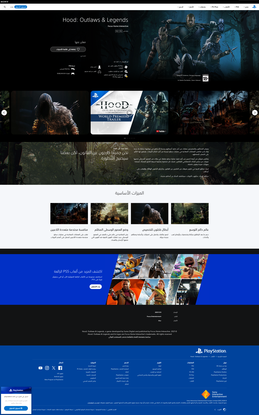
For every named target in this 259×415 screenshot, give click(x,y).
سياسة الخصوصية (101, 409)
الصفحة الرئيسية (222, 356)
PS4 (193, 369)
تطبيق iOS (60, 373)
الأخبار (191, 7)
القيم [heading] (159, 362)
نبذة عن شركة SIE (221, 366)
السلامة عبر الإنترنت (155, 372)
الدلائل (127, 384)
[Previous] (4, 112)
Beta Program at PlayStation (54, 379)
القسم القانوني (112, 409)
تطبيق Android (58, 376)
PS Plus (215, 7)
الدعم (181, 7)
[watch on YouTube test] (161, 131)
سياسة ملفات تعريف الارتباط (55, 409)
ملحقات (203, 7)
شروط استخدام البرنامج (38, 409)
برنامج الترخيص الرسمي (89, 381)
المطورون (93, 378)
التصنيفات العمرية (91, 372)
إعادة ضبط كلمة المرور (122, 378)
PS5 (193, 366)
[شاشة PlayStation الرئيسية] (254, 7)
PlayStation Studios (220, 372)
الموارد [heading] (93, 362)
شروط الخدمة (92, 366)
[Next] (255, 112)
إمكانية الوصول (156, 369)
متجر (246, 7)
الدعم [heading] (126, 362)
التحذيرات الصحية (91, 375)
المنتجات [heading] (190, 362)
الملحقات (191, 378)
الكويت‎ (219, 409)
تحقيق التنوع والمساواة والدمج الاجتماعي (149, 375)
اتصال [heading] (61, 362)
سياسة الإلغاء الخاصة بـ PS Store (86, 369)
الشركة (225, 378)
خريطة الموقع (69, 409)
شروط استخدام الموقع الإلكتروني (84, 409)
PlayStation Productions (219, 375)
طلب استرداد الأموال (123, 381)
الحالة (127, 372)
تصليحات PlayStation (122, 375)
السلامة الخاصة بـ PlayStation (120, 369)
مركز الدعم (126, 366)
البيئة (159, 366)
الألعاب (227, 7)
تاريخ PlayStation (221, 381)
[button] (129, 112)
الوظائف (224, 369)
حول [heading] (225, 362)
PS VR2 (191, 372)
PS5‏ (237, 7)
